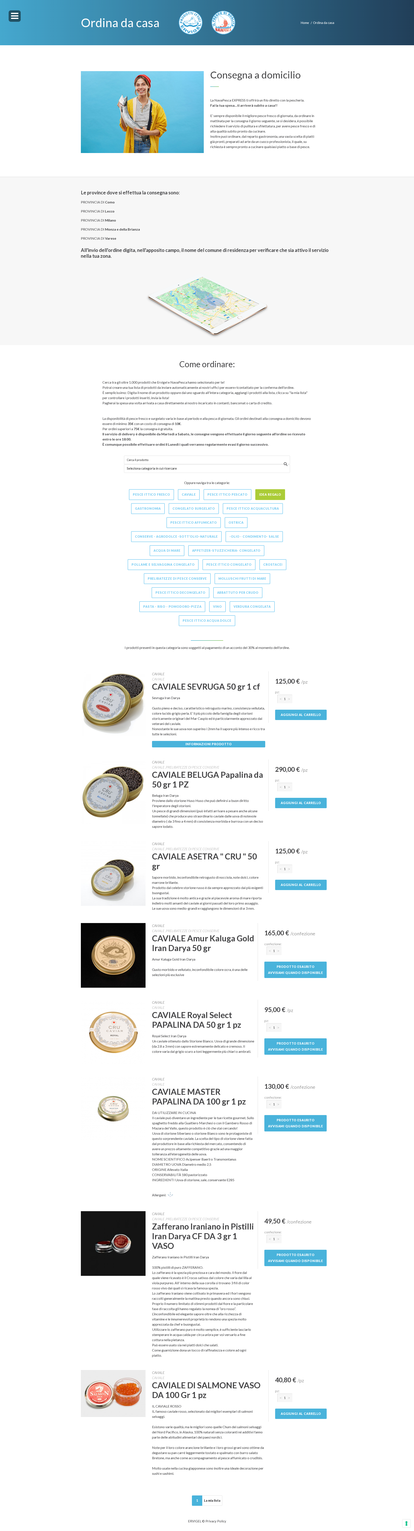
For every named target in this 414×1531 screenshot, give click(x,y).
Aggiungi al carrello (301, 715)
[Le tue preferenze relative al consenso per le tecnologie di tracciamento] (406, 1523)
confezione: (273, 944)
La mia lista (212, 1500)
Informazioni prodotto (208, 744)
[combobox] (207, 468)
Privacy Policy (215, 1521)
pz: (277, 692)
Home (305, 23)
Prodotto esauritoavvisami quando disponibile (295, 970)
